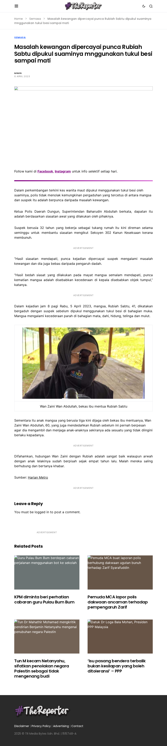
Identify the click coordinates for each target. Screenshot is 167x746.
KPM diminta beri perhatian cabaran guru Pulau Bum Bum (44, 599)
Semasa (35, 19)
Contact (77, 726)
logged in (42, 512)
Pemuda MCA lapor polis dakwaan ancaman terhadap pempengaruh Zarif (118, 602)
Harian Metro (38, 477)
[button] (16, 6)
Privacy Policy (41, 726)
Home (18, 19)
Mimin (18, 73)
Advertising (61, 726)
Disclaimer (21, 726)
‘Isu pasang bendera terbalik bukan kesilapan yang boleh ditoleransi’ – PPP (116, 666)
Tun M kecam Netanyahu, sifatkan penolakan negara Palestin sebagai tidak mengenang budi (41, 668)
